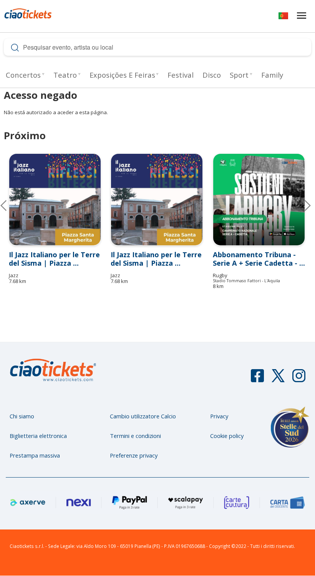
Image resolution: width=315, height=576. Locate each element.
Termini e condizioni (135, 435)
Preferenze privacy (134, 455)
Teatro (65, 75)
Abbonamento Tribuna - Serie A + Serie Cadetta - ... (259, 259)
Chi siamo (22, 416)
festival (180, 75)
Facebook (257, 379)
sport (239, 75)
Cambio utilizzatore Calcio (143, 416)
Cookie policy (227, 435)
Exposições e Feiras (122, 75)
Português (283, 17)
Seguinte (301, 205)
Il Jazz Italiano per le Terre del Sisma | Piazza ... (54, 259)
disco (211, 75)
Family (272, 75)
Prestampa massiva (35, 455)
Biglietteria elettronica (38, 435)
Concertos (23, 75)
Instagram (298, 379)
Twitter (278, 379)
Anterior (9, 205)
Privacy (219, 416)
